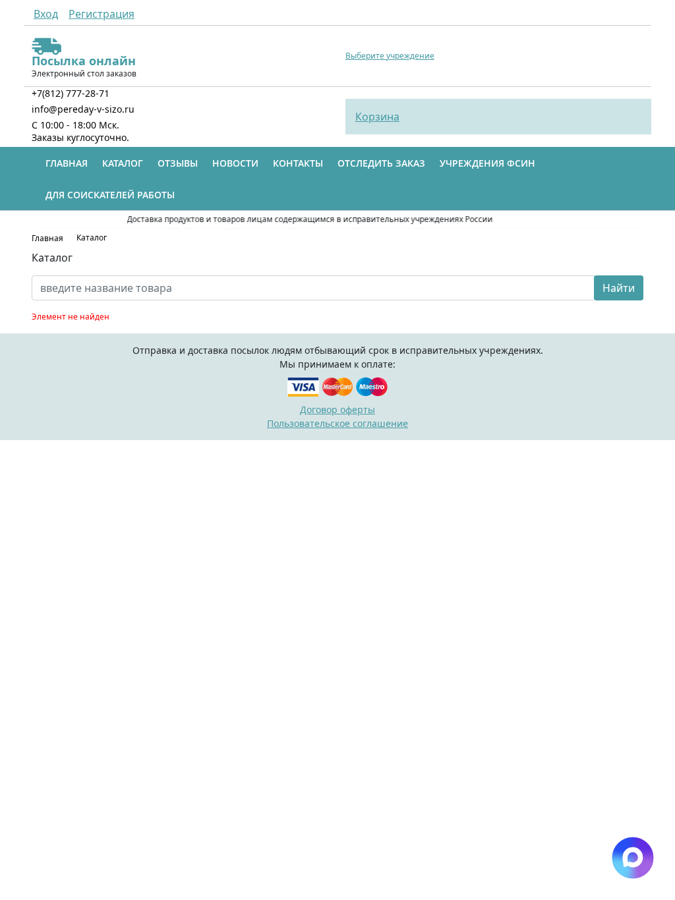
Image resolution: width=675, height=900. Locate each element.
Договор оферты (337, 409)
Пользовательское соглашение (337, 423)
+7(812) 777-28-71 (70, 93)
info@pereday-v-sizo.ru (83, 109)
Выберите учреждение (389, 56)
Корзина (377, 116)
